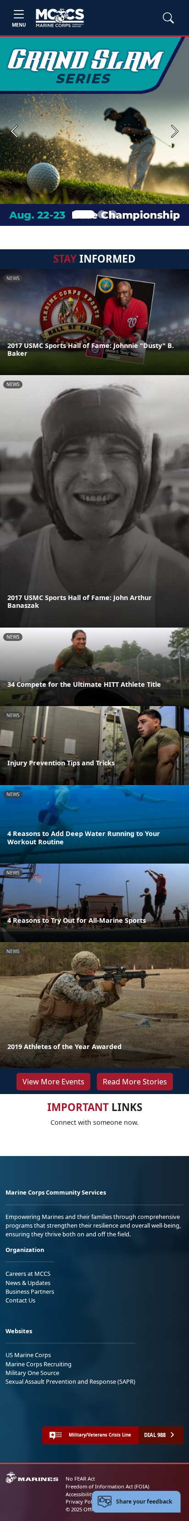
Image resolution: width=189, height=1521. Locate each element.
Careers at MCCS (28, 1273)
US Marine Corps (28, 1355)
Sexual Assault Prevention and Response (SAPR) (70, 1381)
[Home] (60, 17)
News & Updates (28, 1283)
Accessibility (80, 1494)
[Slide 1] (83, 214)
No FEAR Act (80, 1478)
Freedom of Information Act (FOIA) (107, 1486)
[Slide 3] (113, 214)
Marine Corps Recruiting (39, 1364)
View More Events (53, 1082)
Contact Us (20, 1300)
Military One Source (32, 1373)
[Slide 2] (102, 214)
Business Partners (30, 1291)
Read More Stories (135, 1082)
